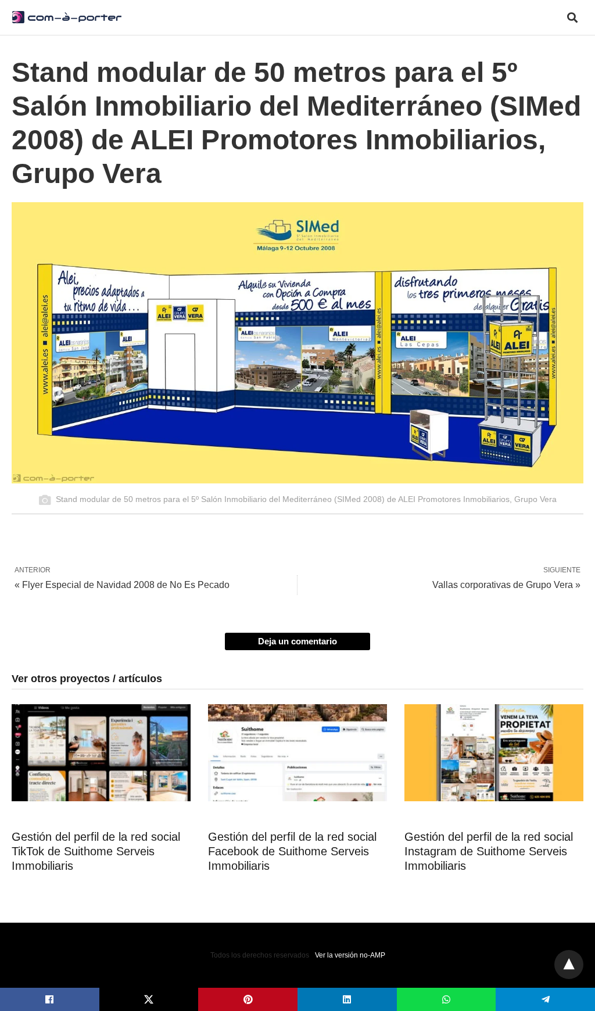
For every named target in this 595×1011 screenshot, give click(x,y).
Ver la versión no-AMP (350, 955)
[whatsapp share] (446, 999)
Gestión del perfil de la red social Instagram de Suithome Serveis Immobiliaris (488, 851)
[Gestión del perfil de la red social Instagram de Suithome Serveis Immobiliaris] (493, 752)
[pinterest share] (248, 999)
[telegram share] (545, 999)
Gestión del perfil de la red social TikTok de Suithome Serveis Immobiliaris (96, 851)
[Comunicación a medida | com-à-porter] (67, 16)
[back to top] (568, 964)
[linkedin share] (347, 999)
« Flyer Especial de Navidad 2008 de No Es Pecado (122, 585)
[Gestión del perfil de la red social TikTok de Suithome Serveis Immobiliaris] (101, 752)
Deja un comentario (297, 641)
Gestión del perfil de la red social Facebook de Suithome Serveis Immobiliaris (292, 851)
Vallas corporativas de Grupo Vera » (506, 585)
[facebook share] (49, 999)
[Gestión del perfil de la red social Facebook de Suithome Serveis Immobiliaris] (297, 752)
